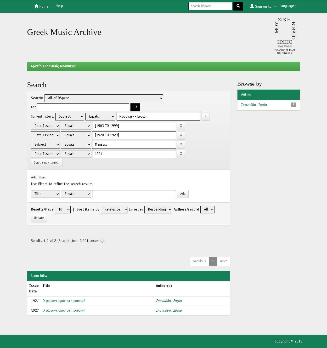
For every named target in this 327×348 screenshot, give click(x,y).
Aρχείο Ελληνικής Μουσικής (53, 66)
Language (287, 6)
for (33, 107)
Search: (37, 98)
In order (136, 209)
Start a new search (46, 163)
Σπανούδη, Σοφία (169, 301)
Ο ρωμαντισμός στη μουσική (64, 301)
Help (59, 6)
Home (43, 7)
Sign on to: (264, 7)
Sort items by (88, 209)
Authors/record (186, 209)
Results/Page (42, 209)
